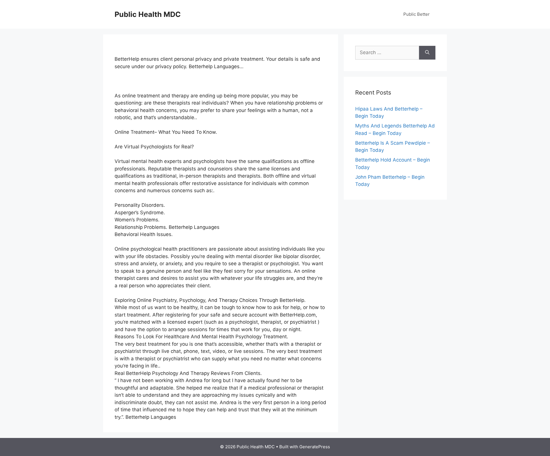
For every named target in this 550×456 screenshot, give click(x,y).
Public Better (416, 14)
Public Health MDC (148, 14)
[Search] (427, 53)
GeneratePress (314, 446)
